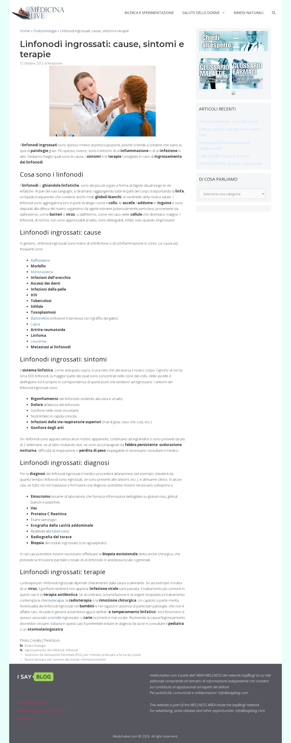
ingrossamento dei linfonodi (44, 650)
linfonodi (72, 650)
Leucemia (38, 341)
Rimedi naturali (249, 12)
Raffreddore (40, 260)
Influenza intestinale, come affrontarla (228, 121)
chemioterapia (52, 600)
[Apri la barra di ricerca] (274, 12)
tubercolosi (60, 531)
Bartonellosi (40, 318)
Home (25, 30)
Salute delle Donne (201, 12)
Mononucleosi (42, 271)
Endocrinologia (44, 30)
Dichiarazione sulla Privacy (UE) (42, 710)
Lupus (35, 323)
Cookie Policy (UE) (32, 702)
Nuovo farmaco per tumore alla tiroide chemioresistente (65, 659)
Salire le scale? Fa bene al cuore (224, 155)
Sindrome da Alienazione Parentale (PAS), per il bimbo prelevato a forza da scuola (83, 655)
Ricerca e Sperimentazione (149, 12)
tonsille (56, 617)
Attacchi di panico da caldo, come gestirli (230, 163)
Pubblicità (25, 718)
